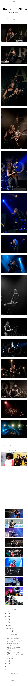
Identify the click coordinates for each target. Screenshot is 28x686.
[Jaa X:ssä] (19, 445)
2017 (7, 661)
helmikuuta (9, 656)
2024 (7, 614)
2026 (7, 611)
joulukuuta (9, 623)
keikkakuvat (4, 446)
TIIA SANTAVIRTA (14, 9)
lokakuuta (9, 625)
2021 (7, 619)
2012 (7, 669)
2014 (7, 666)
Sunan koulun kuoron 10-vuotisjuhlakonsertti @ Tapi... (13, 637)
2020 (7, 621)
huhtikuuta (9, 630)
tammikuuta (9, 658)
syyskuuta (9, 627)
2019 (7, 622)
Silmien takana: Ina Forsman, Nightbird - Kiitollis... (14, 650)
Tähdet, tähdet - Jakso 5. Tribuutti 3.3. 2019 (14, 653)
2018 (7, 660)
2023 (7, 616)
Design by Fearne (18, 684)
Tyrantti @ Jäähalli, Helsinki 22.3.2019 (14, 640)
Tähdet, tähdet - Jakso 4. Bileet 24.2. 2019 (15, 654)
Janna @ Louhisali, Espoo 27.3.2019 (13, 634)
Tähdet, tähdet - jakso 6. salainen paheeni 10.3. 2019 (13, 648)
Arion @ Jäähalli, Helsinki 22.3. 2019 (14, 638)
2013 (7, 667)
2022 (7, 618)
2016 (7, 663)
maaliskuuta (9, 631)
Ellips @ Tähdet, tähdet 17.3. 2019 (13, 641)
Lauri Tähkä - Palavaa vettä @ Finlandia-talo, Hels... (14, 645)
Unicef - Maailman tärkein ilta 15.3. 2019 (14, 643)
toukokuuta (9, 628)
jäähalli (12, 445)
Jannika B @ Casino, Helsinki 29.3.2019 (14, 633)
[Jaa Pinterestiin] (22, 445)
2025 (7, 613)
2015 (7, 664)
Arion (8, 445)
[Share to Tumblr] (24, 445)
